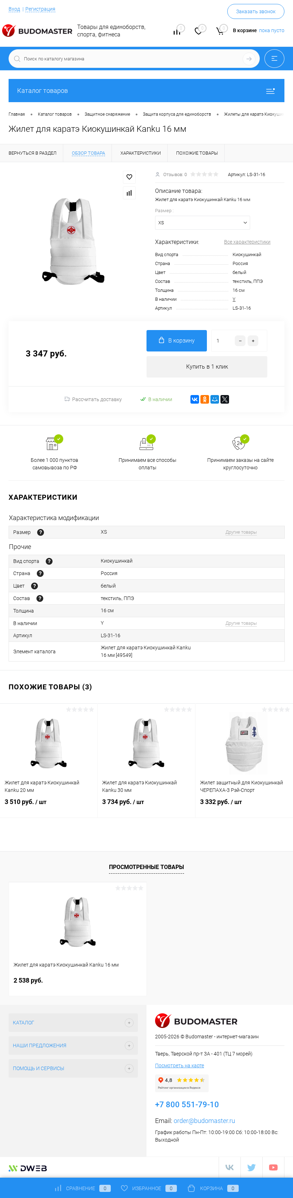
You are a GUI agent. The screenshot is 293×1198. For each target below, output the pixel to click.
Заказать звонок (255, 11)
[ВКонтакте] (194, 399)
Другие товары (241, 532)
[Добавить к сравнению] (129, 192)
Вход (14, 9)
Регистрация (40, 9)
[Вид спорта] (49, 561)
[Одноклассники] (204, 399)
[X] (224, 399)
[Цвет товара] (34, 586)
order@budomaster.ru (204, 1120)
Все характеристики (247, 242)
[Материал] (39, 598)
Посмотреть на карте (179, 1065)
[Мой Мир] (214, 399)
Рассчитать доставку (97, 399)
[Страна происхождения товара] (40, 573)
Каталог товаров (42, 90)
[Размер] (40, 532)
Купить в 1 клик (207, 366)
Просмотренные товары (146, 867)
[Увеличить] (73, 241)
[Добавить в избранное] (129, 177)
